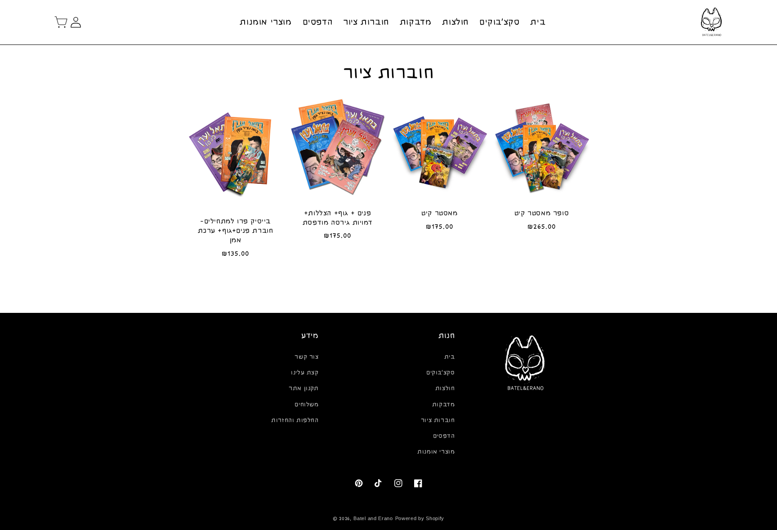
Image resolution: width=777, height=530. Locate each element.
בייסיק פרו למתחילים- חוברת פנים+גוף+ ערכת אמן (235, 231)
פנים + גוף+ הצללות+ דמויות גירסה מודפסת (337, 217)
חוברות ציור (438, 420)
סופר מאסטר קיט (541, 213)
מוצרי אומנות (436, 452)
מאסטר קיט (439, 213)
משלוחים (306, 404)
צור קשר (306, 357)
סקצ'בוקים (440, 373)
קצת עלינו (304, 373)
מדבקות (443, 404)
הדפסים (444, 436)
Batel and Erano (373, 518)
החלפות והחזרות (294, 420)
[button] (61, 22)
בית (449, 357)
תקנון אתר (303, 388)
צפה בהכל (388, 285)
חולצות (445, 388)
